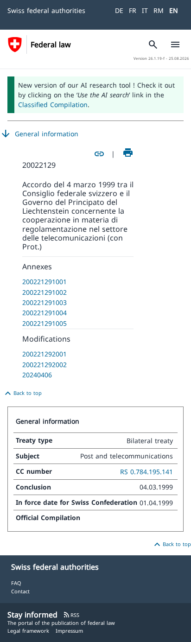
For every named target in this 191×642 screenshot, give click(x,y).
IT (145, 10)
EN (173, 10)
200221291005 (44, 323)
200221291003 (44, 302)
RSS (71, 615)
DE (119, 10)
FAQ (16, 582)
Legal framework (28, 630)
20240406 (37, 374)
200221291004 (44, 312)
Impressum (69, 630)
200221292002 (44, 364)
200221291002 (44, 292)
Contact (20, 591)
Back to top (22, 393)
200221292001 (44, 354)
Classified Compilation (53, 104)
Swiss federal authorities (46, 10)
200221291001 (44, 281)
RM (158, 10)
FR (132, 10)
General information (39, 134)
